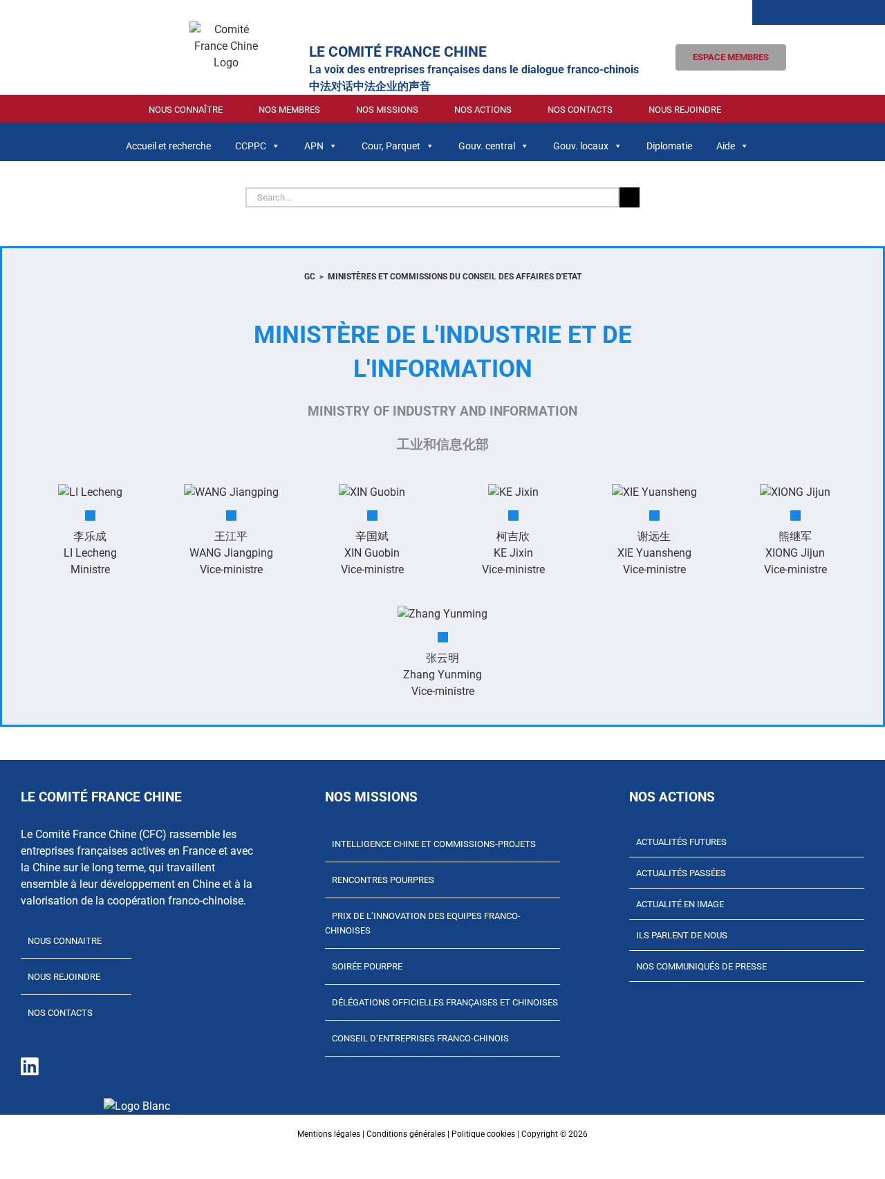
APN (314, 145)
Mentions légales (328, 1134)
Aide (725, 145)
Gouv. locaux (580, 145)
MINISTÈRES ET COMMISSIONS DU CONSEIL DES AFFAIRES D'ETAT (454, 276)
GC (309, 276)
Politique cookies (483, 1134)
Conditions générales (405, 1134)
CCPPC (250, 145)
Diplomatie (669, 145)
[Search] (779, 12)
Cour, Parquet (391, 145)
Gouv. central (486, 145)
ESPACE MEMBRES (731, 57)
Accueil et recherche (168, 145)
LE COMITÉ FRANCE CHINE (398, 51)
